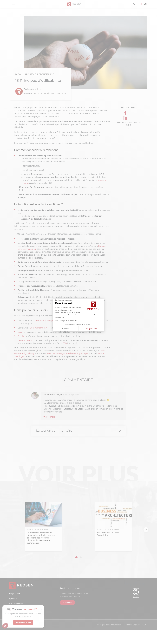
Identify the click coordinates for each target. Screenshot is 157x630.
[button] (5, 626)
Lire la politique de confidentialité (66, 321)
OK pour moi (91, 329)
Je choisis (65, 329)
